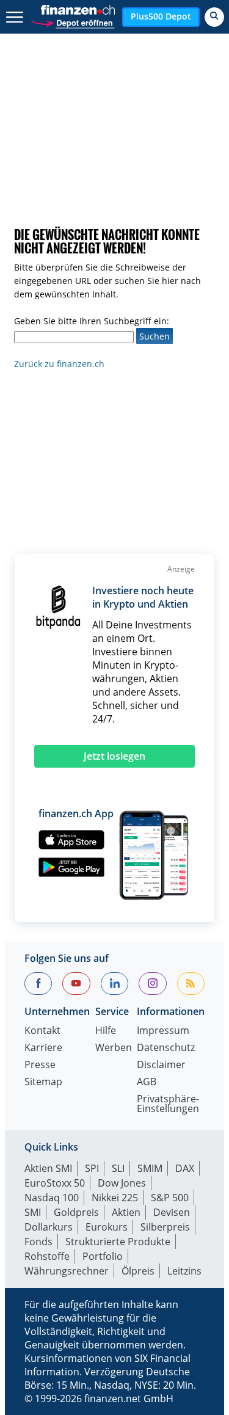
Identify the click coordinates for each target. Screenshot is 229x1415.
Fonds (38, 1241)
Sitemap (43, 1082)
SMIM (149, 1168)
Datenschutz (166, 1048)
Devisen (171, 1212)
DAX (184, 1168)
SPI (92, 1168)
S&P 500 (170, 1197)
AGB (146, 1082)
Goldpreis (76, 1212)
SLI (118, 1168)
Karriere (43, 1048)
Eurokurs (106, 1227)
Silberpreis (165, 1227)
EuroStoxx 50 (54, 1183)
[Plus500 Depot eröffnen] (72, 22)
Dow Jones (122, 1183)
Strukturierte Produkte (117, 1241)
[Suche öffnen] (214, 17)
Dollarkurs (48, 1227)
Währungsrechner (66, 1271)
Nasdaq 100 (51, 1197)
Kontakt (42, 1031)
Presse (40, 1065)
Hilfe (105, 1031)
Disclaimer (161, 1065)
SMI (32, 1212)
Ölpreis (138, 1271)
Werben (113, 1048)
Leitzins (184, 1271)
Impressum (163, 1031)
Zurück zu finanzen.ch (59, 363)
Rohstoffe (47, 1256)
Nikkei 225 (115, 1197)
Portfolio (102, 1256)
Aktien (126, 1212)
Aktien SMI (48, 1168)
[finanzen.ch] (78, 10)
